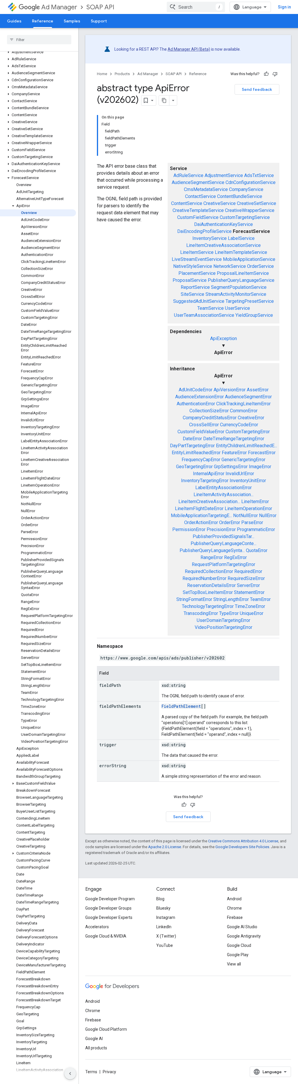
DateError (192, 438)
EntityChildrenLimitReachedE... (246, 445)
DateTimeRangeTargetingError (233, 438)
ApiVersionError (230, 389)
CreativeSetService (256, 203)
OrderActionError (201, 522)
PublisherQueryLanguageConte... (223, 543)
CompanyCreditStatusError (210, 417)
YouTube (164, 945)
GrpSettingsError (231, 466)
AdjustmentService (224, 175)
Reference (42, 21)
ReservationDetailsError (211, 585)
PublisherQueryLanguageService (241, 280)
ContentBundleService (239, 196)
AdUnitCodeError (195, 389)
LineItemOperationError (248, 508)
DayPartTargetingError (192, 445)
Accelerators (97, 926)
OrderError (229, 522)
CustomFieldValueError (201, 431)
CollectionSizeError (209, 410)
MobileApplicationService (249, 259)
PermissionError (188, 529)
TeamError (260, 599)
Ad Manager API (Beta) (189, 49)
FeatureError (234, 452)
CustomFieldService (198, 217)
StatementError (249, 592)
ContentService (186, 203)
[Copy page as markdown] (164, 100)
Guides (14, 21)
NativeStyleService (192, 266)
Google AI (94, 1038)
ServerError (248, 585)
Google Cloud (239, 945)
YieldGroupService (254, 315)
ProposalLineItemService (243, 273)
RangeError (212, 557)
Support (99, 21)
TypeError (229, 613)
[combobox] (196, 7)
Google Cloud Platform (106, 1029)
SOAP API (100, 7)
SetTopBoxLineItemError (208, 592)
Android (234, 898)
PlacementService (197, 273)
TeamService (210, 308)
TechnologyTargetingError (208, 606)
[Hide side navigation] (70, 1073)
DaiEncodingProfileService (204, 231)
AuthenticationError (196, 403)
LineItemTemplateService (241, 252)
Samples (72, 21)
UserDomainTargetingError (223, 620)
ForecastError (262, 452)
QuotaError (256, 550)
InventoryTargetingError (204, 480)
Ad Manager (59, 7)
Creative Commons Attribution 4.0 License (243, 841)
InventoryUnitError (248, 480)
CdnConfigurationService (251, 182)
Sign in (284, 7)
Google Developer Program (110, 898)
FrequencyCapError (201, 459)
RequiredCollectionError (209, 571)
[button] (38, 52)
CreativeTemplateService (198, 210)
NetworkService (229, 266)
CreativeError (251, 417)
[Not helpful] (275, 74)
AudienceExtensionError (199, 396)
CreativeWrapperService (249, 210)
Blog (160, 898)
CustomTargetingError (248, 431)
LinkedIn (163, 926)
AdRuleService (188, 175)
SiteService (192, 294)
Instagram (165, 917)
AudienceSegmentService (198, 182)
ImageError (260, 466)
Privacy (109, 1071)
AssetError (258, 389)
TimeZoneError (250, 606)
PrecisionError (221, 529)
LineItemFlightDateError (199, 508)
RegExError (235, 557)
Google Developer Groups (108, 908)
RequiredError (248, 571)
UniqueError (251, 613)
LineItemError (255, 501)
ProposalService (190, 280)
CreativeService (219, 203)
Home (102, 74)
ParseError (252, 522)
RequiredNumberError (204, 578)
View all (234, 964)
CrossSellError (204, 424)
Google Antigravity (244, 936)
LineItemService (197, 252)
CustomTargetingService (245, 217)
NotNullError (245, 515)
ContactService (200, 196)
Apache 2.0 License (164, 847)
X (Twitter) (166, 936)
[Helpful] (266, 74)
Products (122, 74)
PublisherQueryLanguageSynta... (212, 550)
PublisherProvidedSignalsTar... (223, 536)
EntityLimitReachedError (196, 452)
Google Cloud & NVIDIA (105, 936)
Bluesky (163, 908)
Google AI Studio (242, 926)
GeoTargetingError (194, 466)
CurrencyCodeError (239, 424)
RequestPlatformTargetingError (223, 564)
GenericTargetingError (243, 459)
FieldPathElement (181, 706)
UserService (237, 308)
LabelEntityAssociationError (223, 487)
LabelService (241, 238)
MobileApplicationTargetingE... (201, 515)
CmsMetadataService (206, 189)
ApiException (223, 338)
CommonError (244, 410)
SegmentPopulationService (239, 287)
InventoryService (209, 238)
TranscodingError (201, 613)
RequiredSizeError (246, 578)
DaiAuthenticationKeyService (223, 224)
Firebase (235, 917)
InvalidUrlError (240, 473)
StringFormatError (194, 599)
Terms (91, 1071)
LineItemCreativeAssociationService (223, 245)
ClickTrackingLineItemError (243, 403)
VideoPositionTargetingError (223, 627)
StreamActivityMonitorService (235, 294)
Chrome (234, 908)
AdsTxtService (259, 175)
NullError (267, 515)
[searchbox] (39, 39)
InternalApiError (208, 473)
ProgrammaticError (256, 529)
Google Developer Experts (108, 917)
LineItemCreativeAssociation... (209, 501)
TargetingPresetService (250, 301)
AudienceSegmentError (248, 396)
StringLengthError (231, 599)
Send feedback (257, 89)
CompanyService (246, 189)
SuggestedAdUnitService (198, 301)
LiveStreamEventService (197, 259)
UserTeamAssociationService (204, 315)
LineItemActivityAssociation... (223, 494)
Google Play (238, 954)
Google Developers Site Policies (242, 847)
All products (96, 1048)
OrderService (260, 266)
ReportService (195, 287)
